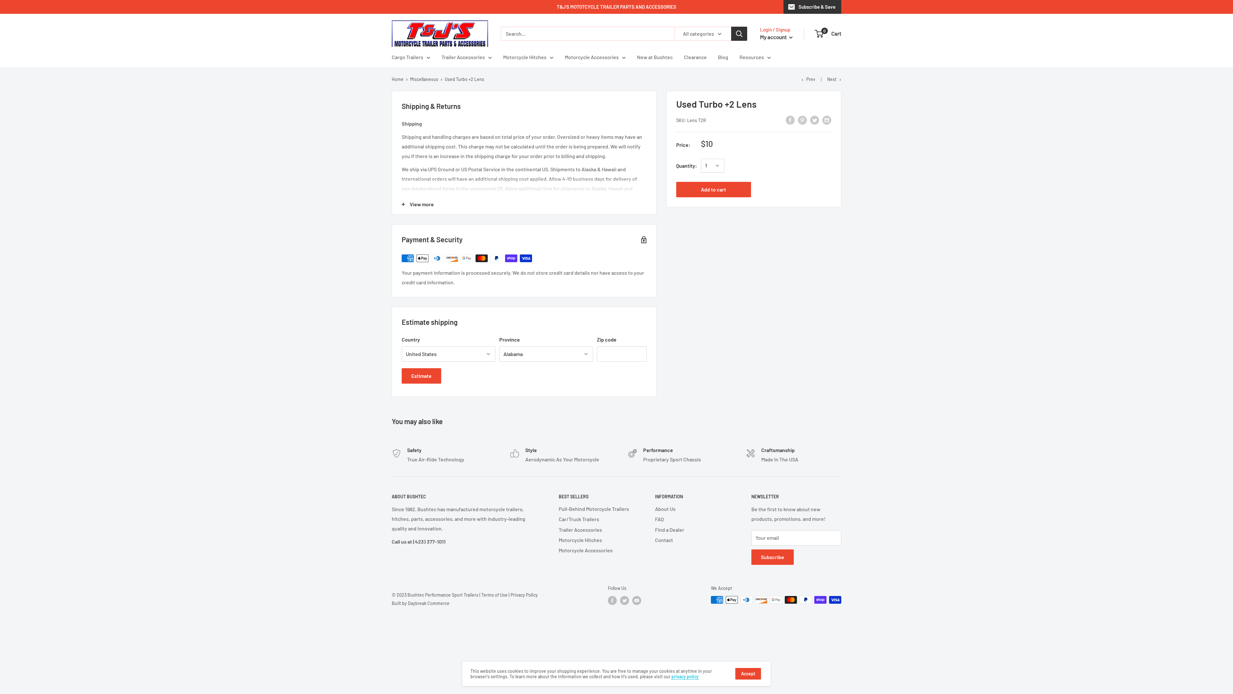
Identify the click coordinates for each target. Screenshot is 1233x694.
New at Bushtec (655, 57)
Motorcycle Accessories (592, 57)
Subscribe (772, 557)
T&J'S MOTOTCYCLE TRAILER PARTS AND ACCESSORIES (616, 7)
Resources (751, 57)
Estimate (421, 376)
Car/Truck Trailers (579, 519)
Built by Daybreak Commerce (421, 603)
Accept (748, 673)
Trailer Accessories (463, 57)
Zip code (606, 339)
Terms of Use (494, 595)
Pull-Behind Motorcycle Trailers (594, 509)
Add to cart (713, 189)
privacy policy (685, 676)
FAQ (659, 519)
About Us (665, 509)
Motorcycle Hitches (525, 57)
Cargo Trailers (407, 57)
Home (398, 79)
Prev (810, 79)
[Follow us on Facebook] (612, 600)
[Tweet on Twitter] (814, 120)
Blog (723, 57)
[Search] (739, 34)
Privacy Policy (524, 595)
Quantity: (686, 166)
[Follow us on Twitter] (624, 600)
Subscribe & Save (817, 7)
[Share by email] (826, 120)
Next (831, 79)
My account (774, 37)
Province (509, 339)
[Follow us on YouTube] (636, 600)
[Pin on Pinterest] (802, 120)
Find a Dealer (669, 530)
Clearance (695, 57)
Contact (664, 540)
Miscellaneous (424, 79)
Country (411, 339)
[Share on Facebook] (790, 120)
